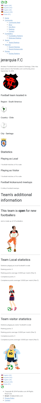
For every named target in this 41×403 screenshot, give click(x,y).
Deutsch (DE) (8, 12)
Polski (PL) (7, 14)
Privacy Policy (9, 398)
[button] (9, 20)
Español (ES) (7, 8)
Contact (7, 400)
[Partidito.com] (4, 3)
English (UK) (7, 5)
